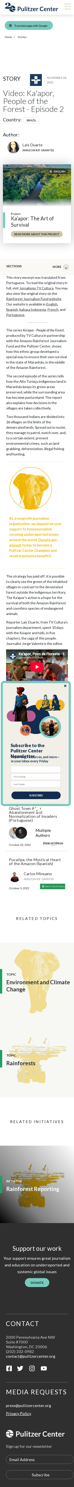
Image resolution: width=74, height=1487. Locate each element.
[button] (35, 751)
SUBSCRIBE (36, 795)
